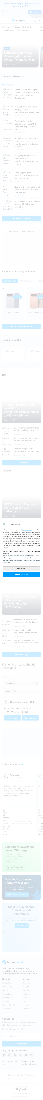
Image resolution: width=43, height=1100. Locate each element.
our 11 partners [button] (27, 530)
